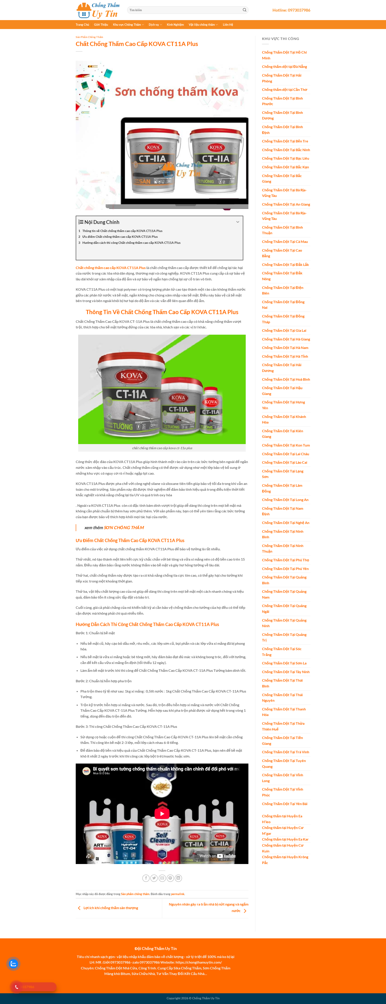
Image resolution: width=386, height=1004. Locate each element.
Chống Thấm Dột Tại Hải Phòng (281, 78)
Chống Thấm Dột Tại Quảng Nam (284, 594)
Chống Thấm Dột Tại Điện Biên (282, 290)
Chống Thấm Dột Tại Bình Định (282, 130)
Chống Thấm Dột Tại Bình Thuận (282, 230)
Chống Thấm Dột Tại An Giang (286, 204)
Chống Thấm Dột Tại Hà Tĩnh (285, 356)
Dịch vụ (154, 24)
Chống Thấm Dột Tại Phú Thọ (285, 560)
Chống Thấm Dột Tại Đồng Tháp (283, 319)
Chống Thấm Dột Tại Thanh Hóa (284, 712)
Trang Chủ (82, 24)
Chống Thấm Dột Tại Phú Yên (285, 568)
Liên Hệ (228, 24)
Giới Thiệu (101, 24)
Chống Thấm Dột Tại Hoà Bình (286, 379)
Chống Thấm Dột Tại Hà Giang (286, 339)
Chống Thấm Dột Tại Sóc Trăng (282, 652)
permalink (177, 894)
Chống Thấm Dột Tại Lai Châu (285, 454)
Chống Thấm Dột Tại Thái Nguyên (282, 698)
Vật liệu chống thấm (202, 24)
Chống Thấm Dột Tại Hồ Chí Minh (284, 55)
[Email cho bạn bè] (162, 878)
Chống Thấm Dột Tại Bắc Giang (282, 178)
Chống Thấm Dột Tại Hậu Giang (282, 391)
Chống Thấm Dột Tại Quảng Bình (284, 580)
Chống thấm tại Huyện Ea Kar (285, 839)
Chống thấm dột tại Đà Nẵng (284, 67)
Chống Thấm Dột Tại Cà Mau (285, 241)
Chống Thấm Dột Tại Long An (285, 500)
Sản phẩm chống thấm (89, 36)
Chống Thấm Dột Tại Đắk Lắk (285, 264)
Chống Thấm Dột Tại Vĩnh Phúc (282, 792)
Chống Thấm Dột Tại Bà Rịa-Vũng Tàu (284, 193)
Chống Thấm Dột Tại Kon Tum (286, 445)
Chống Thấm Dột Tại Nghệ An (285, 522)
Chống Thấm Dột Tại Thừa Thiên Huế (283, 726)
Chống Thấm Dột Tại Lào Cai (284, 462)
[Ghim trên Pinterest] (170, 878)
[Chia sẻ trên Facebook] (146, 878)
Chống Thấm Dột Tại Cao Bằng (282, 253)
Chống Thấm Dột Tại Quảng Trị (284, 637)
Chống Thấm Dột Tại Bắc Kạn (285, 167)
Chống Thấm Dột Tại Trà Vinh (285, 752)
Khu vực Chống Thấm (127, 24)
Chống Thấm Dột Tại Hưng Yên (283, 405)
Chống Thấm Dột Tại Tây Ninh (286, 672)
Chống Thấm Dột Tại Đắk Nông (282, 276)
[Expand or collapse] (238, 222)
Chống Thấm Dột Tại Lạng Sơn (282, 474)
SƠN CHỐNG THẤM (124, 527)
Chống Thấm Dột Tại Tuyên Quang (284, 763)
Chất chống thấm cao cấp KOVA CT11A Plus (111, 267)
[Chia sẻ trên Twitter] (154, 878)
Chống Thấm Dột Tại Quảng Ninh (284, 623)
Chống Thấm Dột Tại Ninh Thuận (282, 548)
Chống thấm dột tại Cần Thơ (284, 90)
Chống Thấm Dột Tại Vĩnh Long (282, 778)
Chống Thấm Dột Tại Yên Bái (284, 804)
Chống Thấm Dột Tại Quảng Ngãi (284, 609)
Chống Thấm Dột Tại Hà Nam (285, 348)
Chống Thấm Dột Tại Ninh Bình (282, 534)
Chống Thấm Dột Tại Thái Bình (282, 683)
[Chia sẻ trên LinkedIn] (178, 878)
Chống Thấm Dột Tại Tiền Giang (282, 741)
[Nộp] (244, 10)
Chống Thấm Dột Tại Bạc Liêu (285, 158)
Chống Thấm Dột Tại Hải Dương (281, 368)
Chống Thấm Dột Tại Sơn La (284, 663)
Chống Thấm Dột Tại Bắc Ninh (286, 150)
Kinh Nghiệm (175, 24)
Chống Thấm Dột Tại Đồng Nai (283, 305)
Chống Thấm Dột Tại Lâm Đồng (282, 488)
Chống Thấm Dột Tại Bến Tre (285, 141)
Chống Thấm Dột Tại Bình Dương (282, 115)
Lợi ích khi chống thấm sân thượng (110, 908)
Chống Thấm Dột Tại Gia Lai (284, 330)
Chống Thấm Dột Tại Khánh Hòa (284, 419)
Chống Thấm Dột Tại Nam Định (282, 511)
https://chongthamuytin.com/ (199, 962)
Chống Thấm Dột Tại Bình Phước (282, 101)
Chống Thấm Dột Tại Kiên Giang (282, 434)
